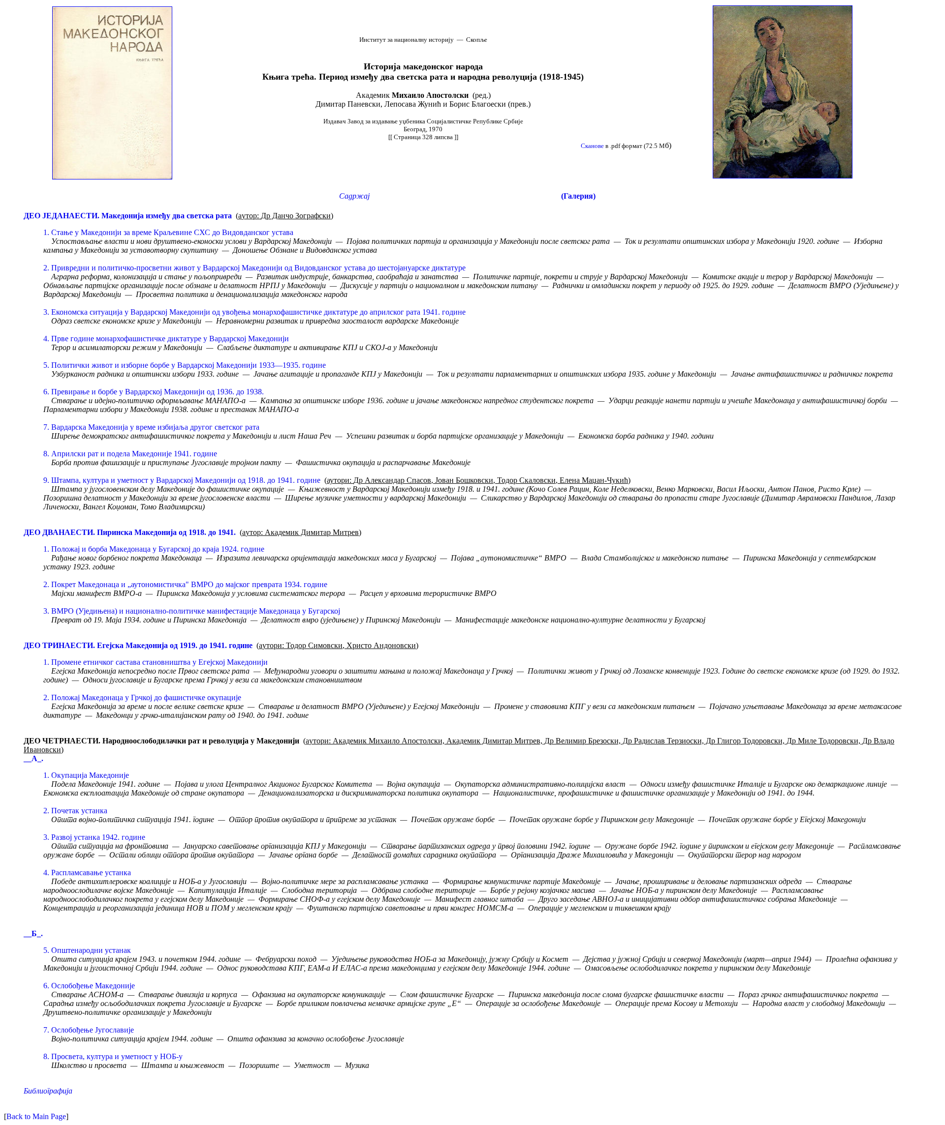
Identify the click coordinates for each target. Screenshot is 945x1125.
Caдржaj (354, 196)
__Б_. (33, 933)
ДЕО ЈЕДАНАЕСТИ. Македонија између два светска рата (128, 215)
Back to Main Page (36, 1116)
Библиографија (48, 1091)
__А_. (33, 758)
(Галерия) (578, 196)
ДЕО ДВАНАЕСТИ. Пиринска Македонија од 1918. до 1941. (130, 532)
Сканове (592, 145)
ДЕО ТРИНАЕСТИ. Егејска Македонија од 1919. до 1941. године (138, 645)
